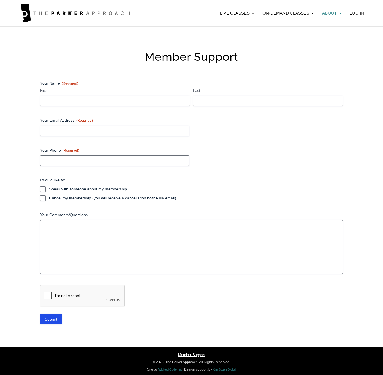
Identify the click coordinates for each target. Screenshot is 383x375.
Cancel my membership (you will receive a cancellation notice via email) (112, 198)
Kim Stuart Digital (224, 369)
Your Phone (59, 150)
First (43, 90)
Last (196, 90)
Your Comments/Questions (64, 215)
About (329, 13)
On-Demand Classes (285, 13)
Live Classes (235, 13)
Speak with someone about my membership (88, 189)
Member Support (191, 355)
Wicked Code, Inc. (170, 369)
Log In (357, 13)
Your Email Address (66, 120)
